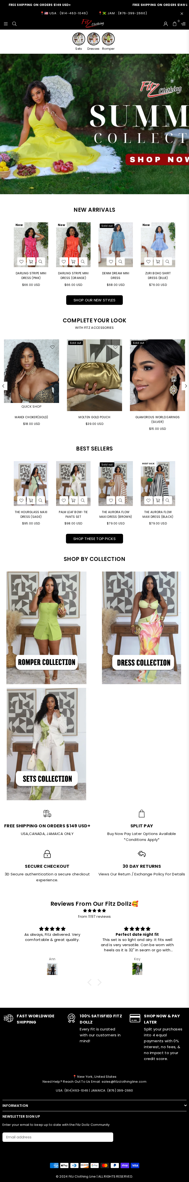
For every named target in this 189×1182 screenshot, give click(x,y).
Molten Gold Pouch (31, 417)
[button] (90, 982)
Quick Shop (157, 406)
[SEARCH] (14, 23)
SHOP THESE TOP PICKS (94, 538)
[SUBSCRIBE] (107, 1137)
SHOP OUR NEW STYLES (94, 300)
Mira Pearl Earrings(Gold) (157, 417)
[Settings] (182, 23)
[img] (94, 911)
